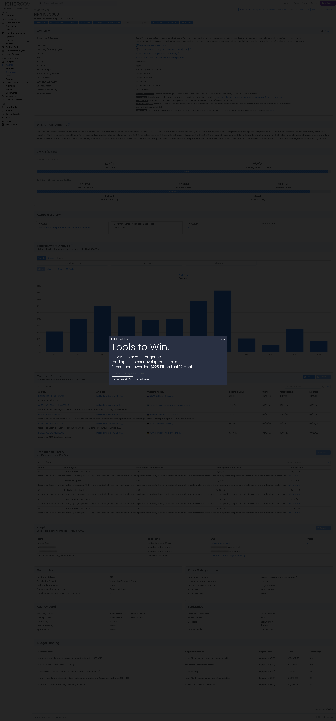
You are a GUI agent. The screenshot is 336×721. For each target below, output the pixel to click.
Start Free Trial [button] (121, 379)
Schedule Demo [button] (144, 379)
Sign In (222, 339)
